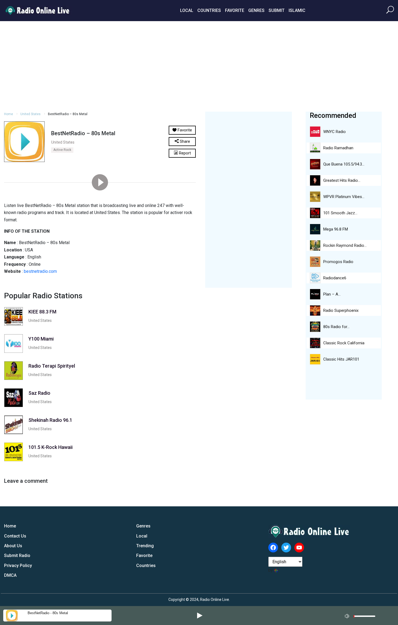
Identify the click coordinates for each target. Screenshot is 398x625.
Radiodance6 (334, 278)
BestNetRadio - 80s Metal (48, 613)
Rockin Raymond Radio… (345, 245)
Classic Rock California (343, 343)
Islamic (297, 10)
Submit (277, 10)
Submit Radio (17, 555)
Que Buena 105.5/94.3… (343, 164)
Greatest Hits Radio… (341, 180)
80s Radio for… (336, 326)
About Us (13, 545)
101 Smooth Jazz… (340, 213)
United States (30, 114)
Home (8, 114)
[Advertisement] (199, 65)
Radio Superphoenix (340, 310)
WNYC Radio (334, 131)
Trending (145, 545)
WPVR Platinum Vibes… (343, 196)
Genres (256, 10)
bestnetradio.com (40, 271)
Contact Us (15, 536)
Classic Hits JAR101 (341, 359)
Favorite (234, 10)
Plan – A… (332, 294)
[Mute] (347, 615)
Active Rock (62, 150)
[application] (362, 615)
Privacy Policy (18, 565)
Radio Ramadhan (338, 147)
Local (186, 10)
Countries (209, 10)
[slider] (364, 618)
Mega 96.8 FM (335, 229)
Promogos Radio (338, 261)
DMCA (10, 575)
